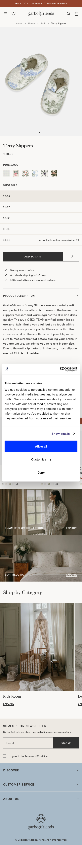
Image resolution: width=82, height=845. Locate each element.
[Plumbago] (35, 174)
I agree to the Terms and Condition (29, 756)
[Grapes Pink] (16, 174)
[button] (5, 13)
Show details (61, 433)
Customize (38, 459)
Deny (41, 472)
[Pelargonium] (25, 174)
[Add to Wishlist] (71, 256)
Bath (43, 23)
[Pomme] (54, 174)
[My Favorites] (13, 13)
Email (10, 743)
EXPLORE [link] (6, 537)
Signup (66, 742)
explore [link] (8, 703)
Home (19, 23)
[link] (37, 647)
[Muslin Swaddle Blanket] (42, 484)
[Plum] (44, 174)
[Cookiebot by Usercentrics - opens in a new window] (60, 369)
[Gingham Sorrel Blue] (6, 174)
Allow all (41, 446)
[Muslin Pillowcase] (2, 484)
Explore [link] (5, 491)
